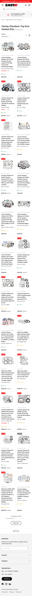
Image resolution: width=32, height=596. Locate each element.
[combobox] (16, 9)
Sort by (3, 34)
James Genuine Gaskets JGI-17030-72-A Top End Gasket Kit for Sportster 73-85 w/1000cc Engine (23, 140)
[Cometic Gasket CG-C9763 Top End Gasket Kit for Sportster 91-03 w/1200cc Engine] (24, 244)
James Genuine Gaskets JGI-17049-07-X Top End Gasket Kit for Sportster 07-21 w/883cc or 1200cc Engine (8, 336)
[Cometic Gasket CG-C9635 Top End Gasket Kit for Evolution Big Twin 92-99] (24, 87)
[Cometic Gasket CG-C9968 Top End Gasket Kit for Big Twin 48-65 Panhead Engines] (24, 399)
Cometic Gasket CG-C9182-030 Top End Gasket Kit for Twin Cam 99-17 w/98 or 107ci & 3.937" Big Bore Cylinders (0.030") (23, 456)
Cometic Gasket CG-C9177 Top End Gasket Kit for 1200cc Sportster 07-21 (24, 296)
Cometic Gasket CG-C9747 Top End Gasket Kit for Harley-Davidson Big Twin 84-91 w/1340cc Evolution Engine (7, 141)
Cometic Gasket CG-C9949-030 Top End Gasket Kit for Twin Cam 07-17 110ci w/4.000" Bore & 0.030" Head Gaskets (7, 414)
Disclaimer (11, 592)
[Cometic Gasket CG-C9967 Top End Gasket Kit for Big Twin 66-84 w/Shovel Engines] (8, 87)
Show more (16, 523)
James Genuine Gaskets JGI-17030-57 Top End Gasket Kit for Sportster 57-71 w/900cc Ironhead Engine (24, 493)
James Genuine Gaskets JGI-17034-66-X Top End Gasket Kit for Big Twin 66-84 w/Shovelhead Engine (24, 61)
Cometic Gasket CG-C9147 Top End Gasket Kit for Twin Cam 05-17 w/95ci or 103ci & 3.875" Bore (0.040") (7, 180)
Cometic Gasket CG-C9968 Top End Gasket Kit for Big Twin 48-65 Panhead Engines (23, 413)
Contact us (7, 578)
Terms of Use (18, 592)
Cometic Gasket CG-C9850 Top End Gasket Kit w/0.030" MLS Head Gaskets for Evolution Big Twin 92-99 (7, 298)
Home (3, 19)
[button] (29, 5)
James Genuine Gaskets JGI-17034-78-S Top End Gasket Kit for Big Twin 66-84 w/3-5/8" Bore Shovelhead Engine (7, 259)
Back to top (16, 531)
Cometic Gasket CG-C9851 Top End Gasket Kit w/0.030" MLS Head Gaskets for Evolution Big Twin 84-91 (7, 455)
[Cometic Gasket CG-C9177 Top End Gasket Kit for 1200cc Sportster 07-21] (24, 283)
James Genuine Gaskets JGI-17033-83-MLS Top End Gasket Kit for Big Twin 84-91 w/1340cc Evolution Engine (23, 180)
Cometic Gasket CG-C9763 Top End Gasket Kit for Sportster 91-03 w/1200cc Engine (23, 258)
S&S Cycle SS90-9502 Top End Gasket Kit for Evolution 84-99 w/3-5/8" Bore (23, 373)
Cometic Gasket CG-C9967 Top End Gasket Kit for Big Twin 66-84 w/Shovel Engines (7, 101)
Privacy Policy (5, 592)
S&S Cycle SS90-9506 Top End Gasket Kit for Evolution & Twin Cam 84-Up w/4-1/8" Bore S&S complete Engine (7, 375)
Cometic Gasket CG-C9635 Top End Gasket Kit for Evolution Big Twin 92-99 (23, 101)
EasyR (6, 589)
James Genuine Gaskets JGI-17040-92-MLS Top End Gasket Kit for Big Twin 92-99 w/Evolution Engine (7, 62)
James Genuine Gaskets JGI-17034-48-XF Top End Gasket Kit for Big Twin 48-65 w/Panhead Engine (23, 219)
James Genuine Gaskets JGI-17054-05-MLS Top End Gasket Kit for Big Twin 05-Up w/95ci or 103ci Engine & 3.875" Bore (8, 219)
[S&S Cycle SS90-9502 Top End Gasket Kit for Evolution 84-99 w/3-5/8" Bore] (24, 360)
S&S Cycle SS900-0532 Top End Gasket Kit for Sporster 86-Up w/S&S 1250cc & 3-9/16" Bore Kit (23, 336)
